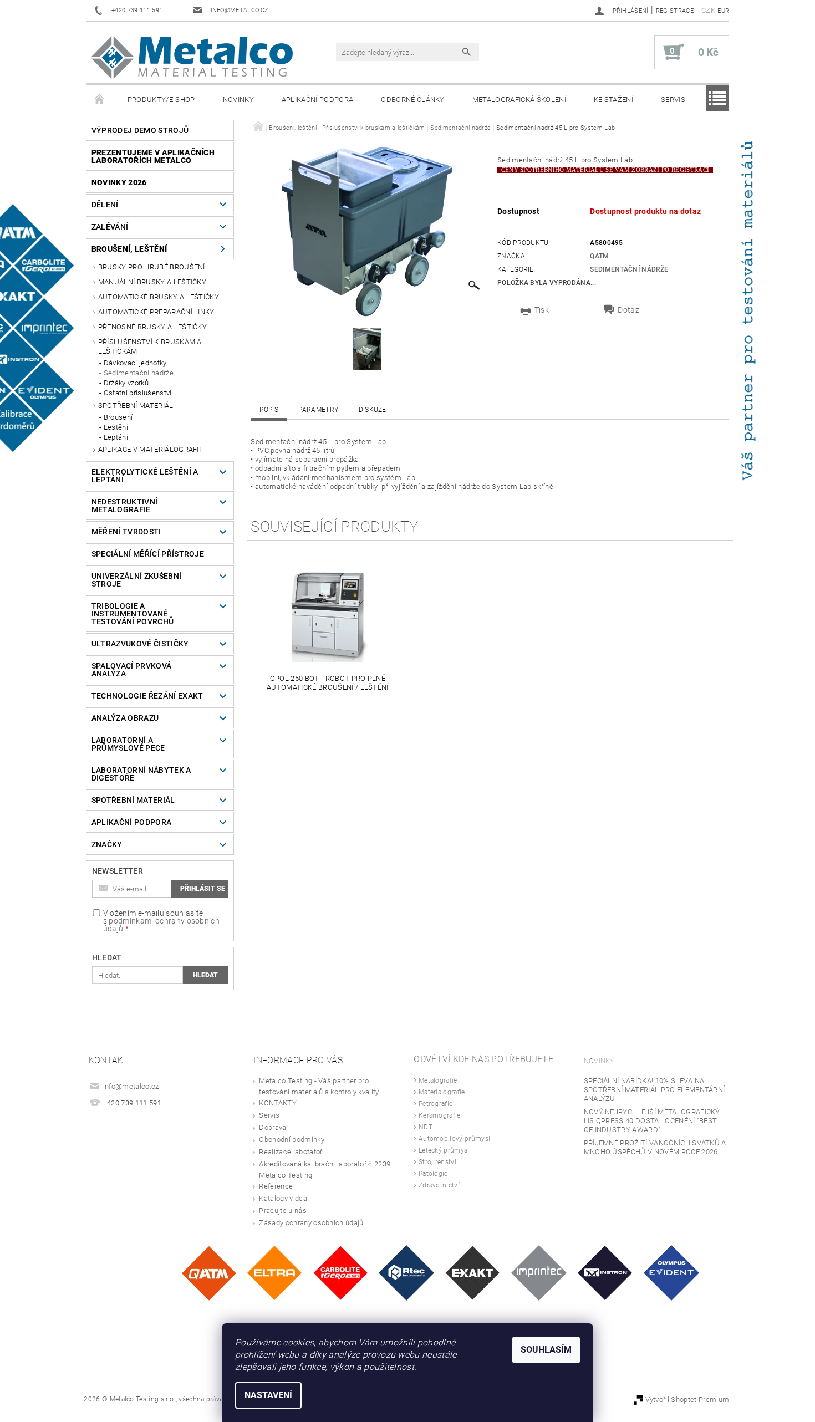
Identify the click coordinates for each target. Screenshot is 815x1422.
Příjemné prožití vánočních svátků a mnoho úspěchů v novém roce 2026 (655, 1147)
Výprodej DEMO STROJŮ (140, 130)
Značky (107, 844)
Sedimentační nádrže (139, 373)
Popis (268, 410)
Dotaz (628, 309)
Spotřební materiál (136, 405)
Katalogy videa (283, 1198)
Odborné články (412, 99)
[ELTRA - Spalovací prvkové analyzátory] (274, 1272)
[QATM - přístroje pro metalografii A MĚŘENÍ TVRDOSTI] (208, 1272)
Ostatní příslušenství (138, 393)
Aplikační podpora (317, 99)
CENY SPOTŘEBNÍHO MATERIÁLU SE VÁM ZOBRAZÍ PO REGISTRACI (605, 170)
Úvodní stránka (100, 99)
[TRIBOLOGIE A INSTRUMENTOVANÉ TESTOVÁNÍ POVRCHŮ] (406, 1272)
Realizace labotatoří (291, 1152)
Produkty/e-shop (161, 99)
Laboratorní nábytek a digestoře (141, 774)
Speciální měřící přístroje (147, 553)
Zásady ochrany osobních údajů (311, 1223)
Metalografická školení (519, 99)
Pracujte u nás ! (284, 1210)
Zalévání (110, 226)
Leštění (116, 427)
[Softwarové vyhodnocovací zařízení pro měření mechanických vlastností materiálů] (539, 1272)
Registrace (675, 10)
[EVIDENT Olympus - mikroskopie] (671, 1272)
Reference (276, 1186)
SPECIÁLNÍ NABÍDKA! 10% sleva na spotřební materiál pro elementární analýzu (654, 1090)
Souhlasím (546, 1349)
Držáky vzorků (126, 383)
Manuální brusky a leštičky (152, 282)
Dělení (105, 204)
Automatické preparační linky (156, 312)
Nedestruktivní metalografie (124, 505)
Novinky (238, 99)
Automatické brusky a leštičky (158, 297)
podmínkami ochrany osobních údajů (161, 924)
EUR (723, 10)
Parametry (318, 410)
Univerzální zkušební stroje (136, 580)
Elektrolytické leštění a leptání (144, 475)
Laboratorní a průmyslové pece (128, 744)
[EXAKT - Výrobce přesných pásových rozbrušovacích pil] (472, 1272)
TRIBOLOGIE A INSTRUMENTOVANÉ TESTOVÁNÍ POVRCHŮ (132, 614)
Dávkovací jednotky (135, 363)
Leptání (116, 437)
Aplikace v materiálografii (149, 449)
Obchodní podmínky (291, 1139)
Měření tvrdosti (126, 531)
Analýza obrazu (125, 717)
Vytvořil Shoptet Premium (687, 1399)
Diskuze (372, 410)
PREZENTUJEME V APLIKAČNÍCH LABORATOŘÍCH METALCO (153, 156)
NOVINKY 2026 (119, 182)
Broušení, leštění (129, 248)
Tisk (541, 309)
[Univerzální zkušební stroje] (605, 1272)
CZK (708, 10)
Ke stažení (613, 99)
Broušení (118, 417)
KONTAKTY (278, 1103)
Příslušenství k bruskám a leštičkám (150, 346)
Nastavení (268, 1395)
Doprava (272, 1127)
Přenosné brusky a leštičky (152, 327)
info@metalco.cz (131, 1086)
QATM (599, 256)
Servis (673, 99)
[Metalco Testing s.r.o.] (192, 57)
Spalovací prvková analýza (131, 669)
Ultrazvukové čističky (140, 643)
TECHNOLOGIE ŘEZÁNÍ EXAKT (147, 695)
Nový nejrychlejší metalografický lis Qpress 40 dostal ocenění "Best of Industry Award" (652, 1121)
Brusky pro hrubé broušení (151, 267)
